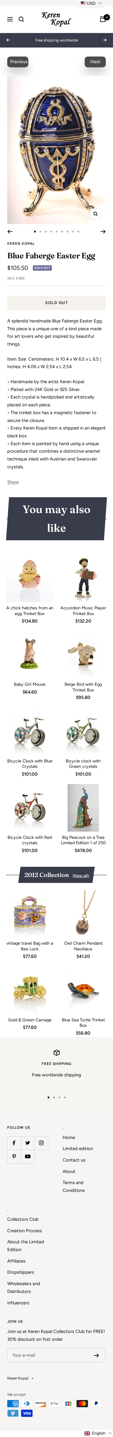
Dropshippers (20, 1272)
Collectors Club (23, 1219)
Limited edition (78, 1148)
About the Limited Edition (25, 1245)
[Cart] (103, 19)
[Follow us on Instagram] (41, 1143)
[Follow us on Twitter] (27, 1143)
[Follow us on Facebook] (14, 1143)
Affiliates (16, 1261)
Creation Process (24, 1230)
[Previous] (9, 231)
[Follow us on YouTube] (27, 1156)
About (69, 1171)
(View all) (81, 875)
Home (69, 1137)
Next (95, 61)
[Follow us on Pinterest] (14, 1156)
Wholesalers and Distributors (23, 1287)
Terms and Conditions (74, 1186)
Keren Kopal (21, 244)
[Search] (21, 19)
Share (13, 482)
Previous (18, 61)
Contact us (74, 1160)
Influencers (18, 1303)
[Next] (103, 231)
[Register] (96, 1355)
